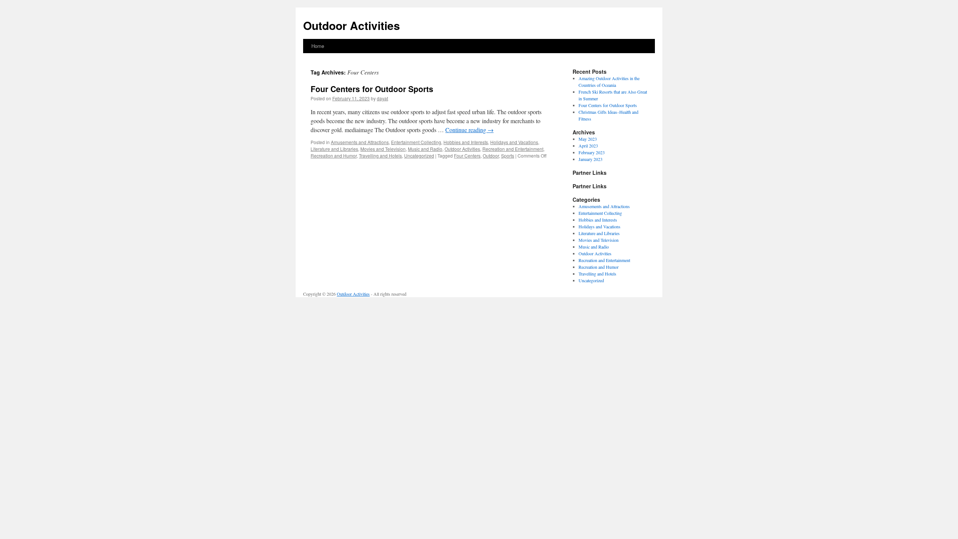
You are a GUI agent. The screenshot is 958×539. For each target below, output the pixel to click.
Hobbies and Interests (465, 142)
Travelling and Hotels (380, 155)
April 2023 (588, 146)
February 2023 (592, 152)
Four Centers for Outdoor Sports (372, 88)
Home (317, 45)
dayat (382, 98)
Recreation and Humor (334, 155)
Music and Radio (425, 149)
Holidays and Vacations (514, 142)
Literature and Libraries (334, 149)
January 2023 (590, 159)
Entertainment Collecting (416, 142)
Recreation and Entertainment (512, 149)
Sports (507, 155)
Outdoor (491, 155)
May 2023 (588, 139)
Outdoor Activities (351, 25)
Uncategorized (419, 155)
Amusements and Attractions (360, 142)
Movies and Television (383, 149)
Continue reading (469, 130)
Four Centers (467, 155)
